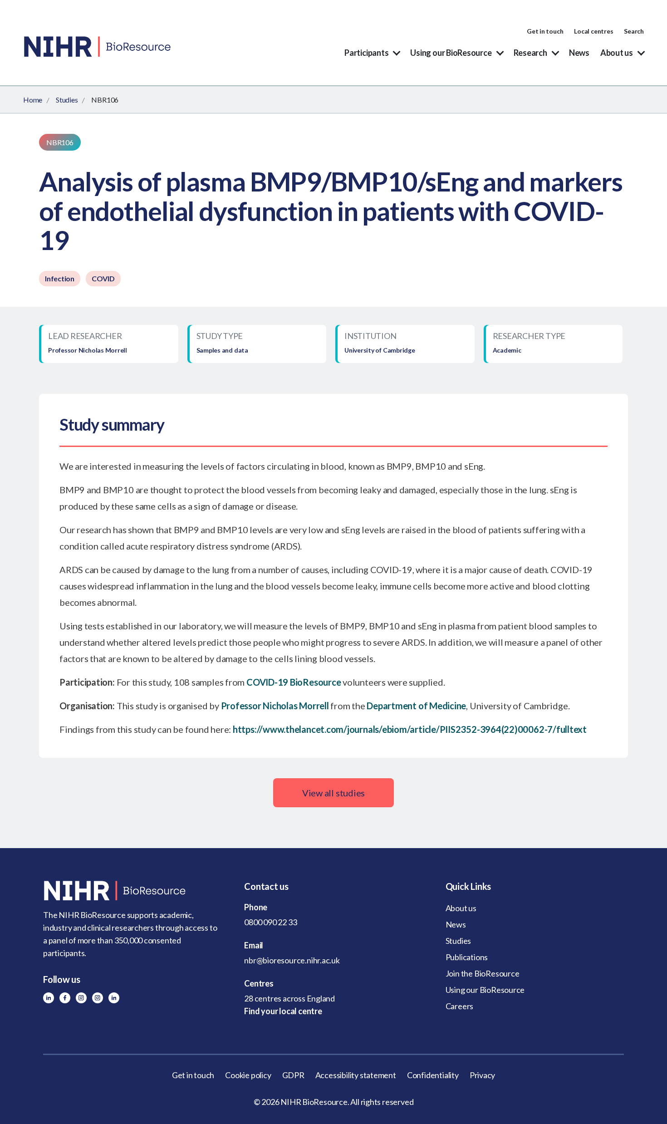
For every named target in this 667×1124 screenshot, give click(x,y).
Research (530, 53)
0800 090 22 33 (270, 922)
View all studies (333, 792)
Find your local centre (283, 1011)
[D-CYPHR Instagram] (81, 997)
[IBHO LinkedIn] (113, 997)
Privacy (482, 1075)
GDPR (293, 1075)
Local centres (593, 31)
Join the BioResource (483, 973)
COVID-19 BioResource (293, 682)
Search (634, 31)
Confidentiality (433, 1075)
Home (32, 99)
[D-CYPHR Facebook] (64, 997)
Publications (467, 957)
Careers (460, 1006)
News (579, 53)
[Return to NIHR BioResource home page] (132, 890)
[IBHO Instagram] (97, 997)
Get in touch (545, 31)
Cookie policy (248, 1075)
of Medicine (441, 705)
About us (616, 53)
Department (392, 705)
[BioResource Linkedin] (48, 997)
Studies (67, 99)
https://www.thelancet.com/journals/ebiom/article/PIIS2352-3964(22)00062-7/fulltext (410, 729)
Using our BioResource (450, 53)
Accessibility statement (355, 1075)
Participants (366, 53)
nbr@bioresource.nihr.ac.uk (292, 960)
